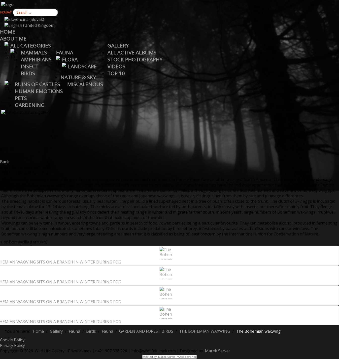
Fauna (64, 52)
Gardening (30, 104)
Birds (28, 73)
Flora (70, 59)
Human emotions (39, 91)
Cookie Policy (12, 340)
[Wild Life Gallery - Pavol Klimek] (7, 4)
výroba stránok (187, 357)
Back (4, 161)
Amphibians (36, 59)
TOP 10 (116, 73)
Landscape (82, 66)
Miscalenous (85, 84)
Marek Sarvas (217, 351)
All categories (30, 45)
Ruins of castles (37, 84)
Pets (21, 98)
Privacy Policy (12, 345)
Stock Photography (135, 59)
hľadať (6, 12)
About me (13, 38)
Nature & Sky (78, 77)
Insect (29, 66)
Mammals (34, 52)
